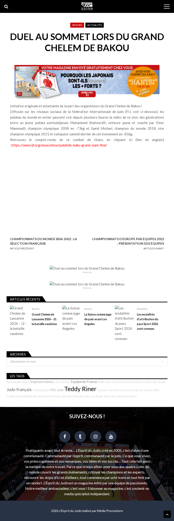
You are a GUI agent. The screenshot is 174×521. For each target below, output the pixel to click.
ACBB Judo (104, 381)
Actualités (94, 25)
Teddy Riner (80, 388)
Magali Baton (30, 396)
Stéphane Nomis (41, 382)
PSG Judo (57, 390)
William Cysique (142, 381)
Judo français (19, 389)
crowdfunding (14, 396)
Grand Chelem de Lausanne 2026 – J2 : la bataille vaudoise (44, 319)
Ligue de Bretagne (126, 396)
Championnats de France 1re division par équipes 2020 (128, 390)
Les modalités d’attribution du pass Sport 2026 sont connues (147, 321)
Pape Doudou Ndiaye (18, 381)
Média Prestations (110, 511)
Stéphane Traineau (49, 396)
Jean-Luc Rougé (94, 396)
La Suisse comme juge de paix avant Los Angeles (97, 319)
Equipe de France (84, 382)
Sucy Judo (109, 396)
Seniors (77, 25)
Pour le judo (158, 381)
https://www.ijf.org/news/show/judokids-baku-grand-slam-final (59, 145)
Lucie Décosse (62, 381)
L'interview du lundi (121, 381)
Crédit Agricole (40, 390)
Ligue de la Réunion (72, 396)
